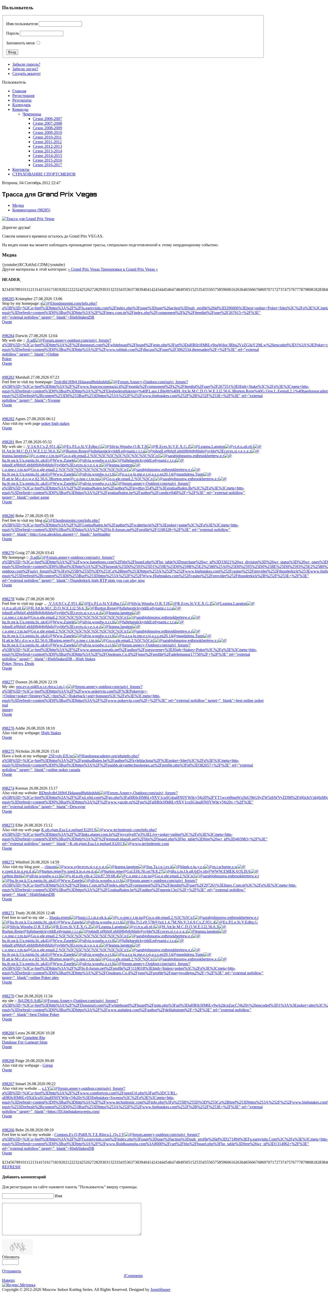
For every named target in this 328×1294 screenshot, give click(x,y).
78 (301, 289)
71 (272, 289)
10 (22, 289)
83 (321, 289)
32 (112, 289)
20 (63, 289)
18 (55, 289)
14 (38, 289)
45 (165, 289)
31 (108, 289)
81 (313, 289)
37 (133, 289)
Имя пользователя (22, 24)
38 (137, 289)
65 (247, 289)
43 (157, 289)
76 (293, 289)
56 (211, 289)
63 (239, 289)
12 (30, 289)
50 (186, 289)
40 (145, 289)
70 (268, 289)
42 (153, 289)
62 (235, 289)
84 (325, 289)
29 (100, 289)
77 (297, 289)
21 (67, 289)
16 (47, 289)
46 (170, 289)
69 (264, 289)
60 (227, 289)
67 (256, 289)
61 (231, 289)
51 (190, 289)
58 (219, 289)
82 (317, 289)
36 (129, 289)
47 (174, 289)
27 (92, 289)
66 (252, 289)
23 (75, 289)
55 (206, 289)
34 (120, 289)
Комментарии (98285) (31, 210)
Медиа (18, 205)
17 (51, 289)
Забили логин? (25, 69)
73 (280, 289)
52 (194, 289)
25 (83, 289)
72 (276, 289)
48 (178, 289)
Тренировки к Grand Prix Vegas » (129, 269)
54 (202, 289)
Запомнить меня (20, 43)
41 (149, 289)
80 (309, 289)
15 (42, 289)
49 (182, 289)
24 (79, 289)
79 (305, 289)
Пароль (12, 33)
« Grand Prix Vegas (84, 269)
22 (71, 289)
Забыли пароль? (26, 64)
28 (96, 289)
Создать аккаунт (26, 73)
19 (59, 289)
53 (198, 289)
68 (260, 289)
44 (161, 289)
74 (284, 289)
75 (288, 289)
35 (124, 289)
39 (141, 289)
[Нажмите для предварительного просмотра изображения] (28, 219)
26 (88, 289)
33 (116, 289)
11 (26, 289)
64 (243, 289)
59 (223, 289)
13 (34, 289)
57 (215, 289)
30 (104, 289)
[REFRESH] (20, 279)
